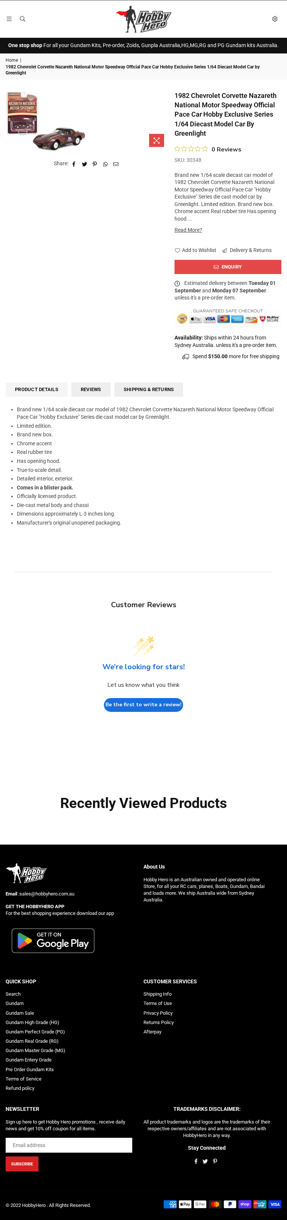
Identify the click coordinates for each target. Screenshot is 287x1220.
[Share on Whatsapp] (105, 164)
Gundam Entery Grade (29, 1060)
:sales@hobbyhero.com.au (45, 894)
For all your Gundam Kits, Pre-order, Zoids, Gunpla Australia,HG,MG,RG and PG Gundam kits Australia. (143, 45)
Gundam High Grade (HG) (32, 1022)
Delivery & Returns (250, 250)
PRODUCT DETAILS (36, 389)
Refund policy (20, 1088)
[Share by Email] (116, 164)
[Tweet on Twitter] (84, 164)
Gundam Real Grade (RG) (32, 1041)
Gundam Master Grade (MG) (35, 1050)
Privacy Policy (158, 1013)
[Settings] (274, 19)
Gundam (15, 1003)
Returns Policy (159, 1022)
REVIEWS (91, 389)
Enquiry (231, 267)
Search (13, 994)
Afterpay (152, 1032)
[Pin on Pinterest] (95, 164)
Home (12, 60)
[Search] (22, 19)
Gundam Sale (20, 1013)
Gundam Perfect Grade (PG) (35, 1032)
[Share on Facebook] (74, 164)
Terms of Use (158, 1003)
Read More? (188, 230)
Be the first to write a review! (143, 704)
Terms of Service (23, 1079)
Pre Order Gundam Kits (30, 1069)
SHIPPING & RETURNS (149, 389)
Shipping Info (158, 994)
